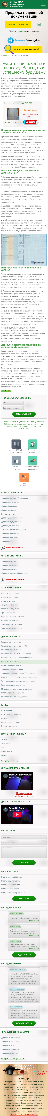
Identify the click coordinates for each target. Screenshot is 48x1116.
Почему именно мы (9, 726)
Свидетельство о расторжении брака (16, 658)
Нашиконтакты (24, 484)
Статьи (4, 718)
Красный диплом (8, 514)
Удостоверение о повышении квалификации (19, 681)
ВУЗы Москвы (6, 710)
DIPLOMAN (24, 1067)
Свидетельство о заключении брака (16, 654)
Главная (4, 55)
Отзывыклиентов (16, 468)
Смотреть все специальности (13, 1059)
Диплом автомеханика (10, 1038)
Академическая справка (11, 605)
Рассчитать (39, 24)
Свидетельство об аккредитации (14, 697)
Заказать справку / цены (11, 628)
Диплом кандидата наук (11, 522)
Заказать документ (18, 24)
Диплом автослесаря (10, 1042)
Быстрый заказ (30, 110)
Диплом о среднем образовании (14, 573)
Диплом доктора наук (10, 526)
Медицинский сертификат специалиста (17, 689)
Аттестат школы (8, 601)
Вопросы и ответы (32, 451)
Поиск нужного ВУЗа (14, 548)
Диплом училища (8, 561)
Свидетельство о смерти (11, 650)
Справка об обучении (10, 609)
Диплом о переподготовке (12, 669)
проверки (21, 31)
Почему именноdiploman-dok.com (24, 795)
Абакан (4, 740)
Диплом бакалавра (9, 506)
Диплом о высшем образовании (14, 498)
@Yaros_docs (24, 428)
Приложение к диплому (11, 662)
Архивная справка (8, 613)
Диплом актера (7, 1046)
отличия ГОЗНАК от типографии (15, 451)
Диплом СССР (6, 541)
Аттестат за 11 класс (10, 593)
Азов (3, 748)
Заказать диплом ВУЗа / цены (13, 530)
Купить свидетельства (10, 881)
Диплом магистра (8, 510)
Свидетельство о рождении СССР (14, 646)
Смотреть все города (9, 761)
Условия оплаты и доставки (32, 468)
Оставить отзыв (24, 1023)
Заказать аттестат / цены (11, 624)
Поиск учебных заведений (26, 49)
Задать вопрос (24, 955)
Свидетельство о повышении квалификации (19, 677)
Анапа (3, 755)
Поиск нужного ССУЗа (15, 579)
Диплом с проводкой (10, 534)
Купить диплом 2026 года (11, 877)
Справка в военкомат (10, 621)
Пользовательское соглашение (24, 1115)
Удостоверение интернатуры (13, 685)
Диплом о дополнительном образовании (18, 673)
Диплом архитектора (10, 1049)
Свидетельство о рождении (12, 642)
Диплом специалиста (10, 502)
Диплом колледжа (9, 569)
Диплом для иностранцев (11, 518)
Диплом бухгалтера (9, 1053)
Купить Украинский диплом (12, 693)
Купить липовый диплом (11, 885)
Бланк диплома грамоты (11, 665)
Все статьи (24, 899)
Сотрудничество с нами (11, 722)
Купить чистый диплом (10, 889)
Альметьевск (6, 752)
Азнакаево (5, 744)
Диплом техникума (9, 565)
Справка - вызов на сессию (12, 617)
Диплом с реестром (9, 537)
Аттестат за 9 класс (9, 597)
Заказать (31, 122)
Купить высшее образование (13, 893)
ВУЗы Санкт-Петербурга (11, 714)
